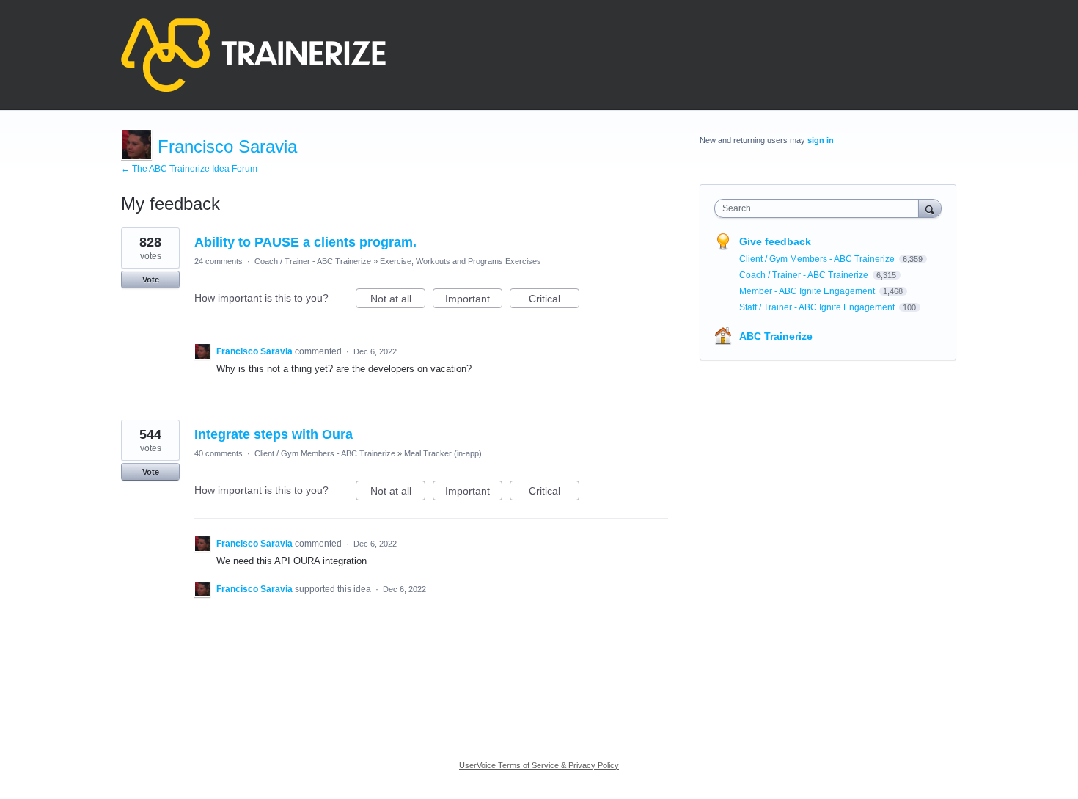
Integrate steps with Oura (273, 434)
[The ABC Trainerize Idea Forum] (253, 55)
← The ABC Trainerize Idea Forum (189, 169)
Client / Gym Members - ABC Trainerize (324, 453)
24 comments (218, 261)
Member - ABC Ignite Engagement (808, 291)
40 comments (218, 453)
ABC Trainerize (776, 336)
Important (473, 300)
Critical (554, 300)
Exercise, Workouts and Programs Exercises (460, 261)
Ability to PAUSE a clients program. (305, 242)
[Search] (930, 208)
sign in (820, 140)
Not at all (397, 300)
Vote (150, 279)
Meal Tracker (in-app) (443, 453)
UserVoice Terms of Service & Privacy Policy (539, 765)
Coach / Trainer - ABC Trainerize (312, 261)
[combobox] (820, 208)
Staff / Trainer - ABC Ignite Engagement (818, 307)
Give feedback (775, 241)
